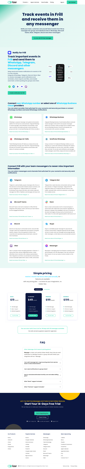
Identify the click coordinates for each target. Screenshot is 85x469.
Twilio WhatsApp (47, 442)
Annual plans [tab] (47, 289)
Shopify (63, 442)
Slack (44, 451)
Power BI (27, 449)
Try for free (15, 315)
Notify (9, 437)
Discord (45, 449)
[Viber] (26, 86)
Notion (27, 437)
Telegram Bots (46, 446)
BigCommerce (29, 455)
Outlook (27, 453)
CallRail (63, 437)
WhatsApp (45, 437)
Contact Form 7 (65, 458)
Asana (27, 458)
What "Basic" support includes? (33, 381)
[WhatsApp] (9, 86)
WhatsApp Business (48, 440)
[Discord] (22, 86)
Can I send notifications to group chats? (35, 369)
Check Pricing (42, 417)
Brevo (62, 440)
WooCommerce (29, 442)
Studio (9, 444)
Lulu (62, 455)
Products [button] (25, 2)
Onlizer (9, 449)
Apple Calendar (65, 449)
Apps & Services (35, 2)
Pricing (52, 2)
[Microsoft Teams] (17, 86)
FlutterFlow (63, 446)
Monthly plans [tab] (38, 289)
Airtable (27, 446)
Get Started (72, 2)
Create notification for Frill (17, 93)
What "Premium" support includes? (34, 387)
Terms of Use (66, 466)
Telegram (45, 444)
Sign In (62, 2)
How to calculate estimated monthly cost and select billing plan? (41, 375)
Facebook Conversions (66, 444)
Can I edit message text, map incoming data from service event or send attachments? (41, 362)
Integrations (11, 446)
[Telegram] (13, 86)
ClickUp (27, 444)
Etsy (62, 453)
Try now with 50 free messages (42, 38)
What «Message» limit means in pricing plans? (37, 349)
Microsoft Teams (47, 453)
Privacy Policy (74, 466)
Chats (9, 442)
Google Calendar (30, 440)
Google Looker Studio (31, 451)
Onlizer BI (10, 440)
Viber (44, 458)
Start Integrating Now (42, 413)
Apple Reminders (65, 451)
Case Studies (44, 2)
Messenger (46, 455)
